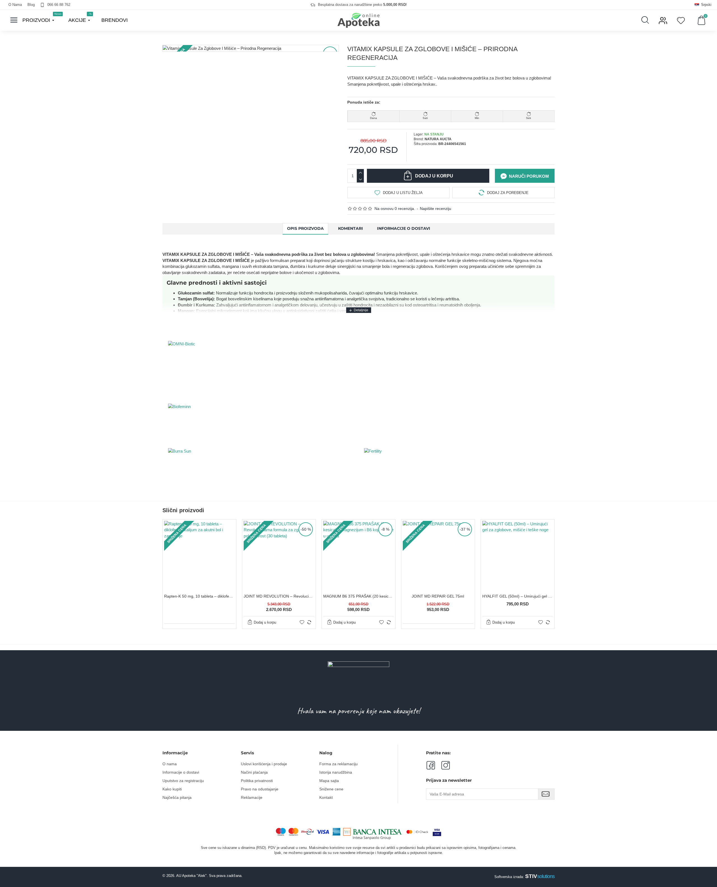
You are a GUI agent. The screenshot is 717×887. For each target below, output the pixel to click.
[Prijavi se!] (546, 794)
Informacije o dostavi (403, 228)
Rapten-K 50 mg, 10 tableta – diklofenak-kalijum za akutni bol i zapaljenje (199, 596)
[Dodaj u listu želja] (302, 622)
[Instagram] (442, 765)
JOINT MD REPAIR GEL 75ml (438, 596)
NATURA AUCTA (438, 139)
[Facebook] (430, 765)
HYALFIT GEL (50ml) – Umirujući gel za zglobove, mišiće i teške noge (517, 596)
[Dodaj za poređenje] (309, 622)
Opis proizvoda (305, 228)
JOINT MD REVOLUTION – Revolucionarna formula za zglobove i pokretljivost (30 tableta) (279, 596)
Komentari (350, 228)
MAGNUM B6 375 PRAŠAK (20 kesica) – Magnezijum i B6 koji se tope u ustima (358, 596)
